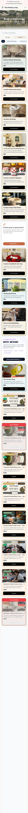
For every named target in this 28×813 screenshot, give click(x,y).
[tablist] (14, 37)
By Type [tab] (8, 37)
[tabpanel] (14, 332)
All (3, 41)
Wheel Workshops (12, 41)
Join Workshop (14, 69)
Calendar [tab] (20, 37)
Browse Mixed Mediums (13, 359)
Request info (13, 243)
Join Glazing (14, 303)
